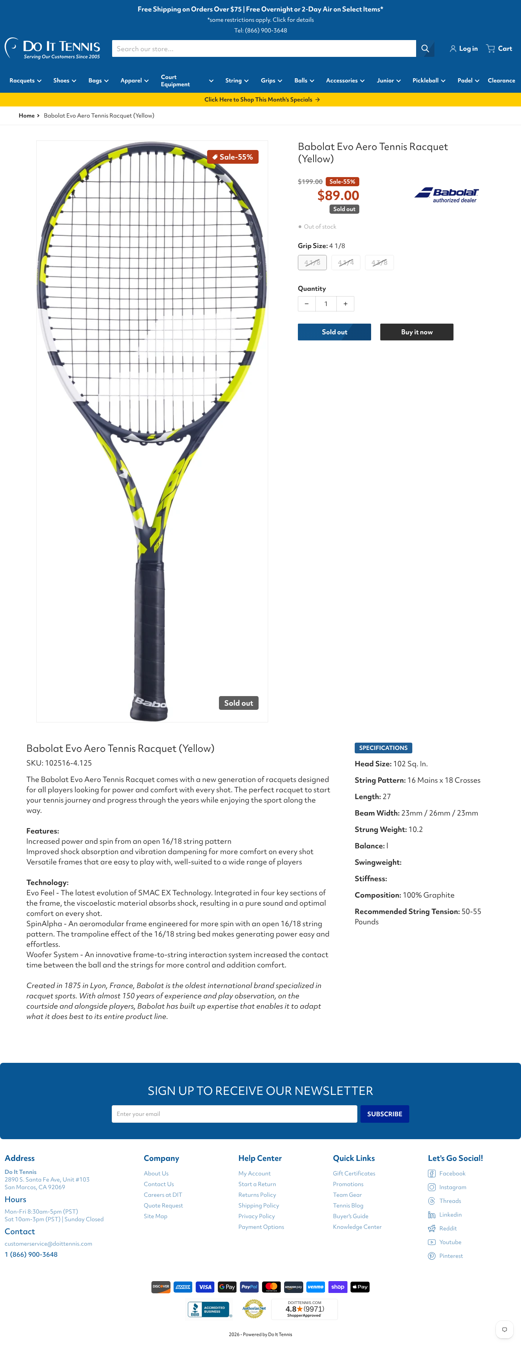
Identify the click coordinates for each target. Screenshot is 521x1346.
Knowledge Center (357, 1227)
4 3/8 (379, 262)
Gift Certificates (354, 1173)
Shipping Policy (258, 1205)
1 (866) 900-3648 (31, 1254)
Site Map (155, 1216)
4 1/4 (346, 262)
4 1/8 (312, 262)
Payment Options (261, 1227)
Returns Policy (257, 1195)
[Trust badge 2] (254, 1309)
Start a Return (257, 1184)
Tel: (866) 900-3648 (260, 30)
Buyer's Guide (350, 1216)
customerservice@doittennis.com (48, 1244)
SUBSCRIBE (384, 1114)
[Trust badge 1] (209, 1309)
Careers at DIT (163, 1195)
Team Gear (347, 1195)
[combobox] (273, 48)
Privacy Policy (256, 1216)
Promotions (348, 1184)
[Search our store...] (425, 48)
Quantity (312, 288)
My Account (254, 1173)
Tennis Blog (348, 1205)
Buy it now (417, 331)
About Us (156, 1173)
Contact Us (159, 1184)
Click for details (293, 20)
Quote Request (163, 1205)
